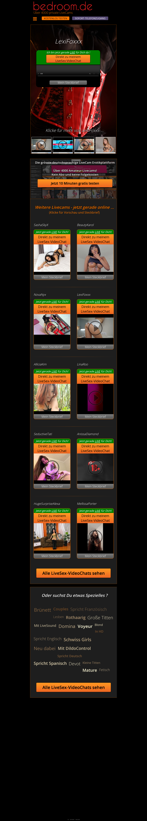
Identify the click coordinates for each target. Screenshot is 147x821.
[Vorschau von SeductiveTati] (52, 479)
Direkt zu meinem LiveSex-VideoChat (68, 59)
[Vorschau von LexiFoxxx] (95, 340)
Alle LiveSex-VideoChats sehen (73, 573)
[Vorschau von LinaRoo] (95, 410)
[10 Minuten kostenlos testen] (38, 17)
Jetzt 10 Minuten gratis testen (75, 183)
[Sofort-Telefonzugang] (40, 17)
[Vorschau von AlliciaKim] (52, 410)
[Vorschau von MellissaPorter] (95, 549)
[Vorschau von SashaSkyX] (52, 271)
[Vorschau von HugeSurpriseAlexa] (52, 549)
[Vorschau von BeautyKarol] (95, 271)
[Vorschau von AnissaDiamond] (95, 480)
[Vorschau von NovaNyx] (52, 328)
